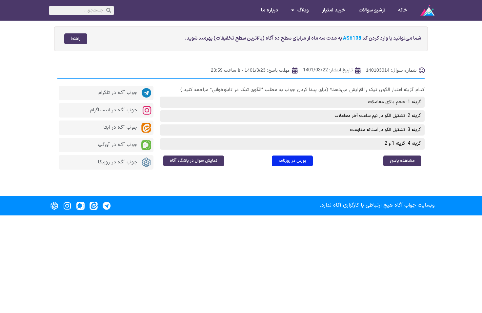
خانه (402, 10)
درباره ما (269, 10)
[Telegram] (106, 205)
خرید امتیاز (333, 10)
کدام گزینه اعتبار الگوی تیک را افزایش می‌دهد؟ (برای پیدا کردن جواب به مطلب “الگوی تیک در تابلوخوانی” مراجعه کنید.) (302, 90)
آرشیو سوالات (371, 10)
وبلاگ (303, 10)
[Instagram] (67, 205)
